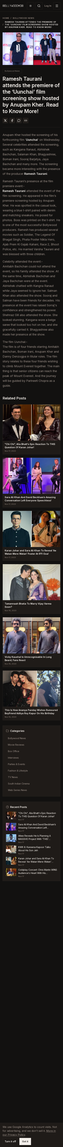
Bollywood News (23, 18)
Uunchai (32, 139)
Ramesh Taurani (35, 173)
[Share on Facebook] (12, 120)
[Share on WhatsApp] (19, 120)
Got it (25, 1141)
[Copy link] (25, 120)
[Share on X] (5, 120)
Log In (47, 5)
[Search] (38, 5)
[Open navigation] (56, 5)
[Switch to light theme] (30, 5)
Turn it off (10, 1141)
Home (6, 18)
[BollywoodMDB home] (13, 5)
